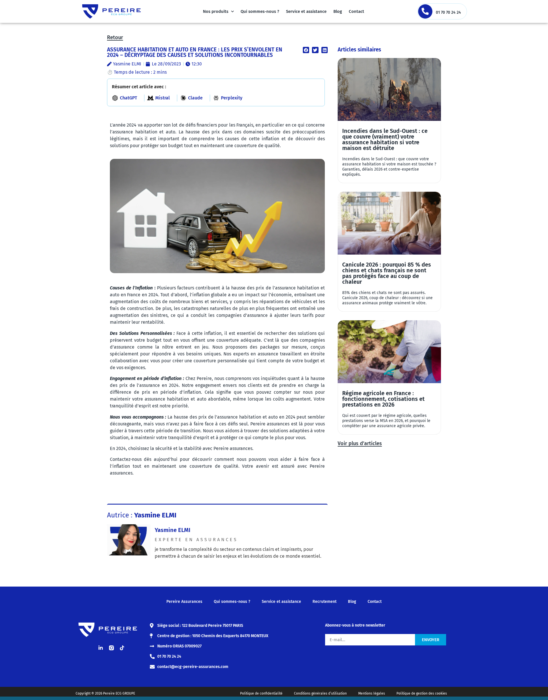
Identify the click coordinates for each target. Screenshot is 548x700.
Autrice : (141, 515)
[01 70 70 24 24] (425, 11)
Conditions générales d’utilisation (320, 693)
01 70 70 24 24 (448, 12)
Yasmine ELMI (172, 530)
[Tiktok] (122, 648)
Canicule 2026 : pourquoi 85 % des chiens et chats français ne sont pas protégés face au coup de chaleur (386, 273)
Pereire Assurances (184, 601)
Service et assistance (306, 11)
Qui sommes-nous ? (260, 11)
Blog (337, 11)
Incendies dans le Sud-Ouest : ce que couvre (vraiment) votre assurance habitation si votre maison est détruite (385, 139)
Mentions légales (371, 693)
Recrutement (325, 601)
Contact (356, 11)
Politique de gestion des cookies (421, 693)
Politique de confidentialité (261, 693)
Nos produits (215, 11)
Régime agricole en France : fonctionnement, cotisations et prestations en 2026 (383, 399)
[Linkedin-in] (100, 648)
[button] (306, 50)
